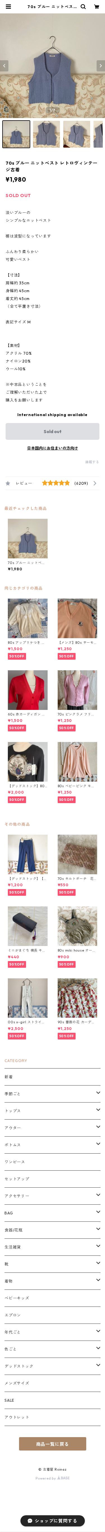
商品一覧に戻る (52, 1444)
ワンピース (14, 1161)
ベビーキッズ (16, 1298)
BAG (8, 1213)
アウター (12, 1127)
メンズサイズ (16, 1383)
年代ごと (12, 1332)
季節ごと (12, 1093)
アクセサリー (16, 1196)
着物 (8, 1281)
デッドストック (19, 1366)
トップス (12, 1110)
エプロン (12, 1315)
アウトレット (16, 1417)
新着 (8, 1076)
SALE (9, 1400)
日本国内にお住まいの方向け (52, 448)
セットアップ (16, 1179)
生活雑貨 (12, 1247)
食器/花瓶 (13, 1230)
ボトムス (12, 1144)
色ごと (10, 1349)
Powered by (46, 1478)
